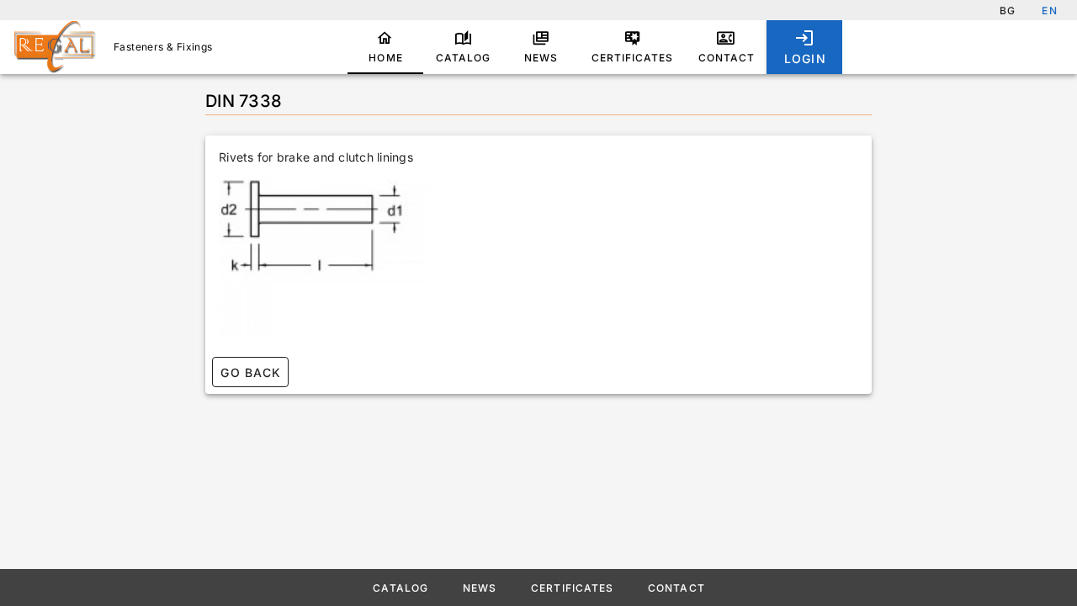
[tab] (385, 47)
